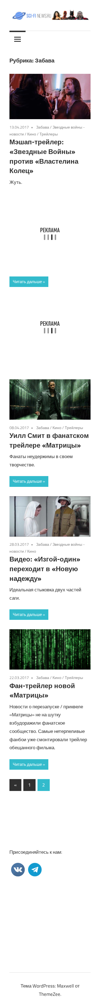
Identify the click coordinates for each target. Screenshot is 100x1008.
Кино (31, 134)
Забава (42, 127)
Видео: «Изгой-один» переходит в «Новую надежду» (45, 569)
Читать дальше (27, 281)
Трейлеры (48, 134)
